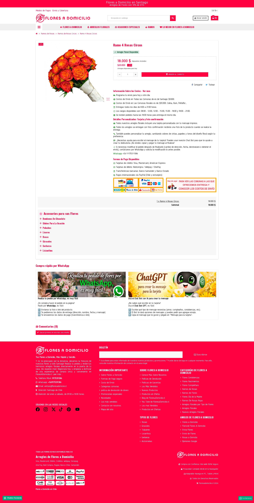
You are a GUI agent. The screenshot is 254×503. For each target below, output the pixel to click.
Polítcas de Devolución (151, 379)
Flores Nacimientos (190, 381)
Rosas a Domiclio (189, 437)
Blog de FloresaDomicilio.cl (153, 398)
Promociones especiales (111, 394)
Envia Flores (187, 430)
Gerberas (145, 437)
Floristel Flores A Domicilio (193, 426)
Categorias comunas (110, 386)
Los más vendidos (109, 401)
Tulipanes (146, 430)
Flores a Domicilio (190, 422)
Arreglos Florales (189, 408)
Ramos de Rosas (189, 389)
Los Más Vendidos (150, 386)
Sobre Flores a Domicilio (111, 375)
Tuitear (212, 84)
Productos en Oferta (151, 394)
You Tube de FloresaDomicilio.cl (155, 401)
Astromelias (147, 441)
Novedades (106, 398)
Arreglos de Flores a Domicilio (55, 457)
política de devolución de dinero (114, 390)
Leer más (57, 374)
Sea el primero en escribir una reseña (53, 332)
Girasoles (146, 426)
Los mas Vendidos (150, 405)
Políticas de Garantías (151, 382)
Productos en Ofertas (151, 409)
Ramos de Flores (189, 393)
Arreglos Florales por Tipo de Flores (198, 404)
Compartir (198, 84)
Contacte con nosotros (111, 405)
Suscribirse (201, 354)
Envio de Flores (189, 433)
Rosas (144, 422)
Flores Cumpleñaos (190, 385)
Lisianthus (146, 433)
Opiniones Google (189, 441)
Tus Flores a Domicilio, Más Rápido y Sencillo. (56, 357)
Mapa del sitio (107, 409)
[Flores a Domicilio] (63, 18)
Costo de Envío (107, 382)
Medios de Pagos (43, 10)
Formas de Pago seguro (111, 379)
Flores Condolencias (190, 377)
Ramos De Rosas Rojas (192, 400)
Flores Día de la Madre (192, 396)
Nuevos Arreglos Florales (193, 412)
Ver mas (146, 91)
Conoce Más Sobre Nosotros (154, 375)
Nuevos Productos (150, 390)
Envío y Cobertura (60, 10)
